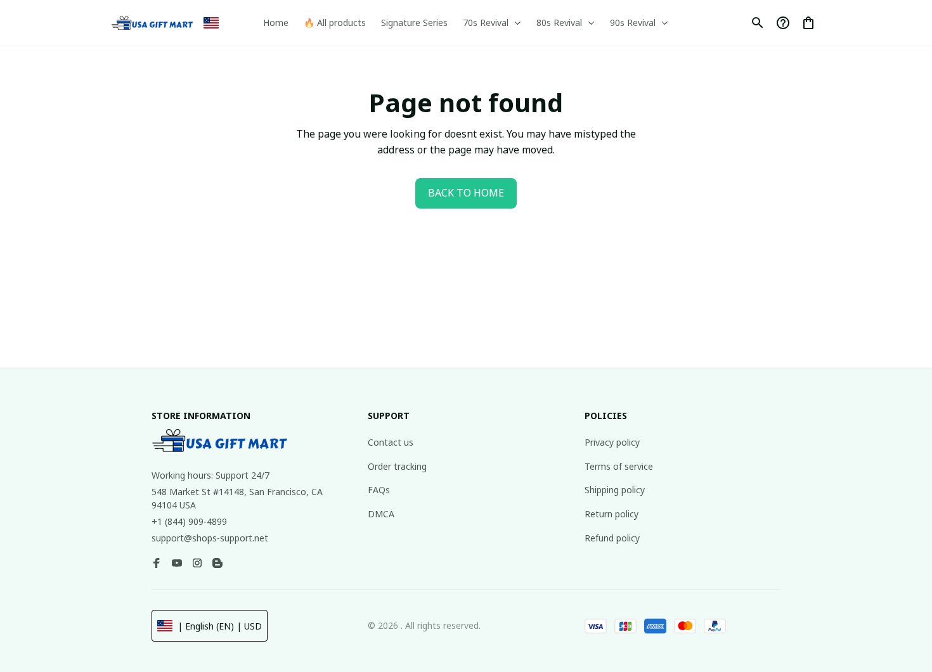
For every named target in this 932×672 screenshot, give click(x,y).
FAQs (379, 490)
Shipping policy (615, 490)
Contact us (390, 442)
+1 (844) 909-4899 (189, 521)
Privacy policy (612, 442)
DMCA (381, 514)
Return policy (611, 514)
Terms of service (619, 466)
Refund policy (612, 538)
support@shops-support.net (210, 538)
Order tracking (397, 466)
